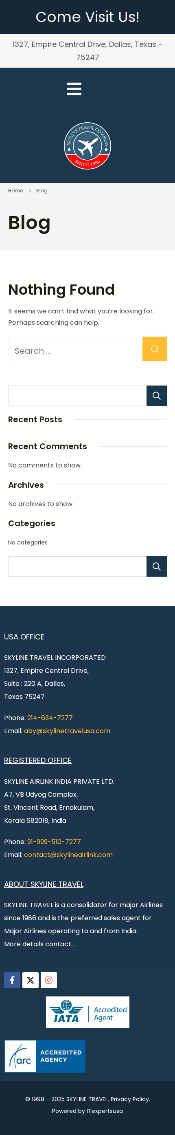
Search (157, 396)
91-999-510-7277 (54, 841)
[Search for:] (87, 351)
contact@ (40, 855)
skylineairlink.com (85, 855)
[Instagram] (49, 980)
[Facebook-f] (12, 980)
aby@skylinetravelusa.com (67, 731)
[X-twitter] (30, 980)
